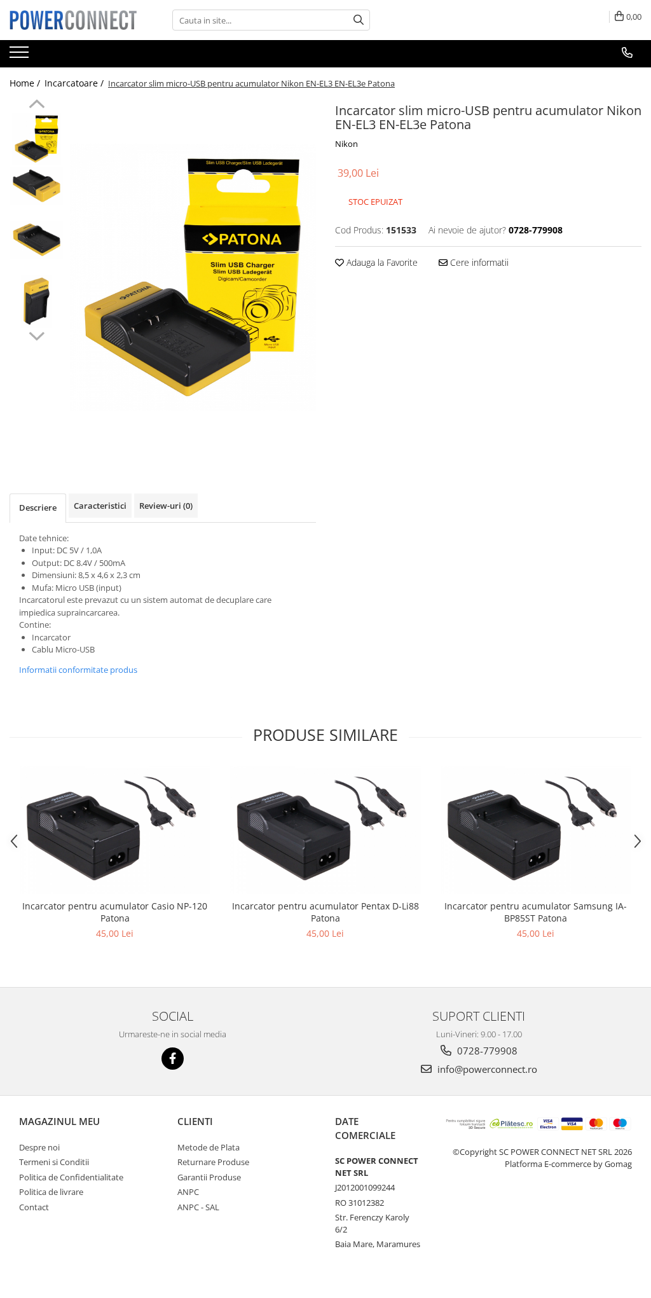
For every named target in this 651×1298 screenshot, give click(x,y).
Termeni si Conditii (54, 1162)
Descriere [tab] (38, 507)
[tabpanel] (193, 277)
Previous (36, 105)
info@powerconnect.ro (486, 1069)
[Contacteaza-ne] (627, 53)
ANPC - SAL (198, 1207)
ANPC (188, 1192)
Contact (34, 1207)
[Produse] (21, 56)
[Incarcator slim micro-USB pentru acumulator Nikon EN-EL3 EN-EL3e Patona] (193, 277)
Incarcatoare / (75, 83)
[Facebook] (172, 1058)
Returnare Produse (213, 1162)
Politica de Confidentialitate (71, 1177)
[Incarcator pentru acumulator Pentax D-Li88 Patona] (325, 830)
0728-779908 (486, 1050)
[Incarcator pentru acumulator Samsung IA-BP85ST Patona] (536, 830)
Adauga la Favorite (381, 262)
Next (36, 334)
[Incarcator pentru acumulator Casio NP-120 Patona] (115, 830)
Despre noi (39, 1147)
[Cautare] (358, 20)
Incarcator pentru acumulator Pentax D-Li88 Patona (325, 912)
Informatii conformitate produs (78, 669)
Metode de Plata (208, 1147)
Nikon (346, 143)
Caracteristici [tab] (100, 505)
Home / (26, 83)
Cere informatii (478, 262)
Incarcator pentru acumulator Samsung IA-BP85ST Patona (535, 912)
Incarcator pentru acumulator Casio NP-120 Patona (114, 912)
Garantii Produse (209, 1177)
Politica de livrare (51, 1192)
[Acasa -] (73, 19)
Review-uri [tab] (166, 505)
